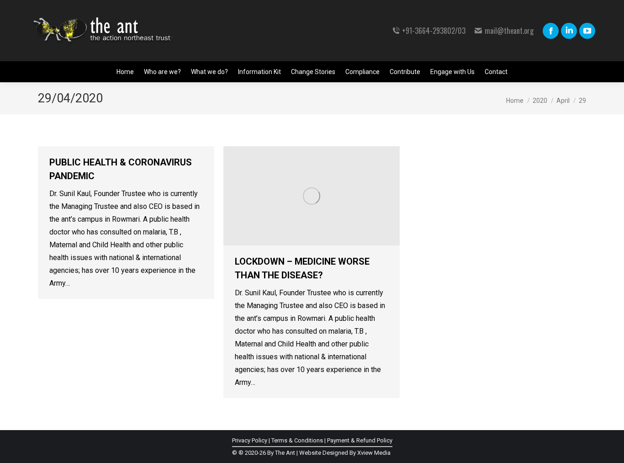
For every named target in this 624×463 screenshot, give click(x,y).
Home (515, 100)
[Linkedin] (569, 31)
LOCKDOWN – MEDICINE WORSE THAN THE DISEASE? (302, 268)
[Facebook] (551, 31)
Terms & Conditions (297, 440)
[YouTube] (587, 31)
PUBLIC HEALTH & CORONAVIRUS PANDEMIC (120, 169)
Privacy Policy (249, 440)
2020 (540, 100)
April (563, 100)
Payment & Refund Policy (359, 440)
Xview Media (374, 452)
